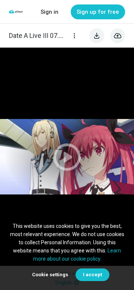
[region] (67, 157)
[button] (67, 157)
